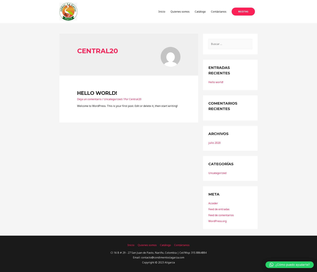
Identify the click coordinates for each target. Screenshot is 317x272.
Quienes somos (180, 11)
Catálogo (200, 11)
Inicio (161, 11)
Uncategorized (113, 99)
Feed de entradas (218, 209)
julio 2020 (214, 143)
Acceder (213, 203)
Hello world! (97, 93)
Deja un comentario (89, 99)
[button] (289, 264)
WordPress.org (217, 221)
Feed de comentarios (221, 215)
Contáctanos (218, 11)
